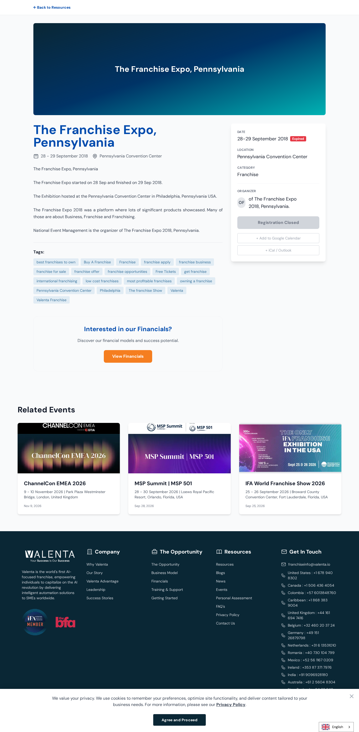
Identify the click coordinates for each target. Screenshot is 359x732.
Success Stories (99, 598)
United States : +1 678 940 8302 (310, 575)
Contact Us (225, 623)
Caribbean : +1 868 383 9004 (307, 603)
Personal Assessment (234, 598)
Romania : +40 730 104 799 (311, 652)
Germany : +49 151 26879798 (303, 635)
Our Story (94, 572)
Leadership (95, 589)
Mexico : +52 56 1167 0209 (310, 660)
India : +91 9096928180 (308, 674)
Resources (225, 564)
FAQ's (220, 606)
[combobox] (336, 727)
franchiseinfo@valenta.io (309, 564)
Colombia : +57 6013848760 (312, 592)
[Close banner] (351, 696)
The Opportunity (165, 564)
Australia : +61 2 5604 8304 (311, 682)
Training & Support (167, 589)
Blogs (220, 572)
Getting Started (164, 598)
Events (221, 589)
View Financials (128, 356)
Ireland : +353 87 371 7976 (310, 667)
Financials (159, 581)
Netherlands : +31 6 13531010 (312, 645)
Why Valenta (97, 564)
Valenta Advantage (102, 581)
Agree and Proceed (179, 720)
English (337, 727)
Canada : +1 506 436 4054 (311, 585)
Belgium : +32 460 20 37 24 (311, 625)
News (220, 581)
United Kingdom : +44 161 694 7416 (309, 615)
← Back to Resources (51, 7)
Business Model (164, 572)
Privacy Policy (227, 614)
